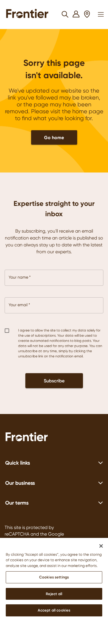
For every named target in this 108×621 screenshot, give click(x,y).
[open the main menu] (101, 14)
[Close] (101, 546)
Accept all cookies (54, 610)
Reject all (54, 593)
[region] (54, 579)
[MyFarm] (76, 14)
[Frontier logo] (54, 437)
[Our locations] (87, 14)
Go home (54, 137)
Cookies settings (54, 577)
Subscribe (54, 381)
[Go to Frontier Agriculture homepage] (29, 14)
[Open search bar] (65, 14)
